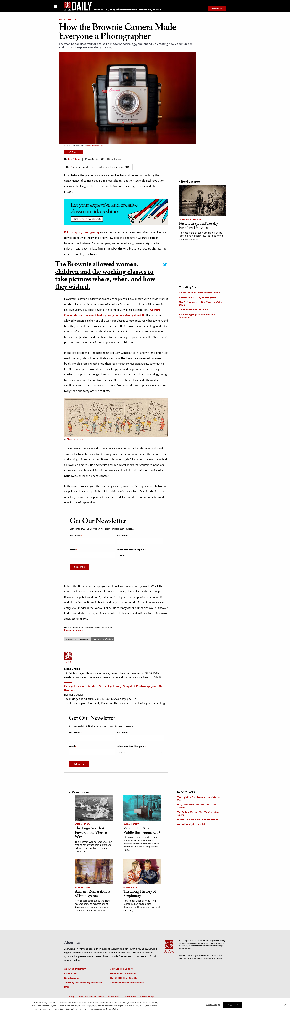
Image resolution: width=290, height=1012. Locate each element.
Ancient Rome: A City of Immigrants (197, 297)
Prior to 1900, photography (81, 232)
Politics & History (68, 19)
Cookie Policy (130, 996)
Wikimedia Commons (95, 145)
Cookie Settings (147, 996)
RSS (66, 987)
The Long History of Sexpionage (139, 894)
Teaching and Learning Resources (83, 982)
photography (71, 638)
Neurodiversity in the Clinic (193, 309)
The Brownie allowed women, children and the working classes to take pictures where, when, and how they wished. (105, 276)
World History (82, 824)
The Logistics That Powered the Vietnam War (92, 833)
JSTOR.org (69, 996)
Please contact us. (73, 630)
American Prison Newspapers (127, 982)
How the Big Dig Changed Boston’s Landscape (197, 316)
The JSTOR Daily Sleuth (123, 978)
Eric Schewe (74, 160)
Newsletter (216, 8)
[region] (145, 1005)
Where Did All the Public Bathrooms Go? (200, 292)
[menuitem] (217, 8)
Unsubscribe (71, 978)
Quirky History (131, 824)
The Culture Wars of (200, 303)
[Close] (285, 1004)
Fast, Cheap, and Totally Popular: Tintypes (198, 226)
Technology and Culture (103, 638)
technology (84, 638)
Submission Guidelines (123, 973)
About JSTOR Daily (75, 969)
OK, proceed (233, 1004)
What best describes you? (131, 549)
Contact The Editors (121, 969)
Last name (123, 535)
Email (73, 549)
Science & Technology (190, 219)
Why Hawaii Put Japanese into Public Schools (196, 806)
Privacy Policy (114, 996)
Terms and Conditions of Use (91, 996)
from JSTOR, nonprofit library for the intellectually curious (127, 9)
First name (76, 535)
